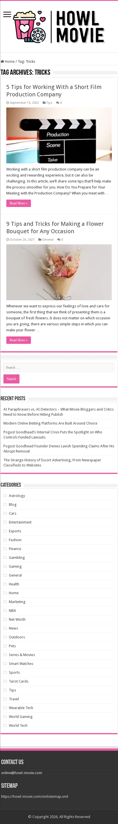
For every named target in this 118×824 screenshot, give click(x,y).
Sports (14, 672)
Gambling (17, 557)
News (13, 628)
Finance (15, 549)
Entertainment (20, 522)
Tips (49, 103)
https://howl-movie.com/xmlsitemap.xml (34, 796)
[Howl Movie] (59, 25)
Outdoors (17, 637)
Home (9, 61)
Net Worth (17, 619)
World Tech (18, 725)
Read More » (18, 203)
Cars (12, 513)
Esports (15, 531)
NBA (12, 610)
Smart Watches (21, 663)
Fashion (15, 540)
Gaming (15, 566)
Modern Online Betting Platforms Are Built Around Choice (50, 423)
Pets (12, 646)
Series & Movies (22, 655)
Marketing (17, 602)
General (48, 239)
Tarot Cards (18, 681)
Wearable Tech (21, 708)
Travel (14, 699)
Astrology (17, 496)
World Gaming (21, 717)
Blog (13, 504)
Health (14, 584)
